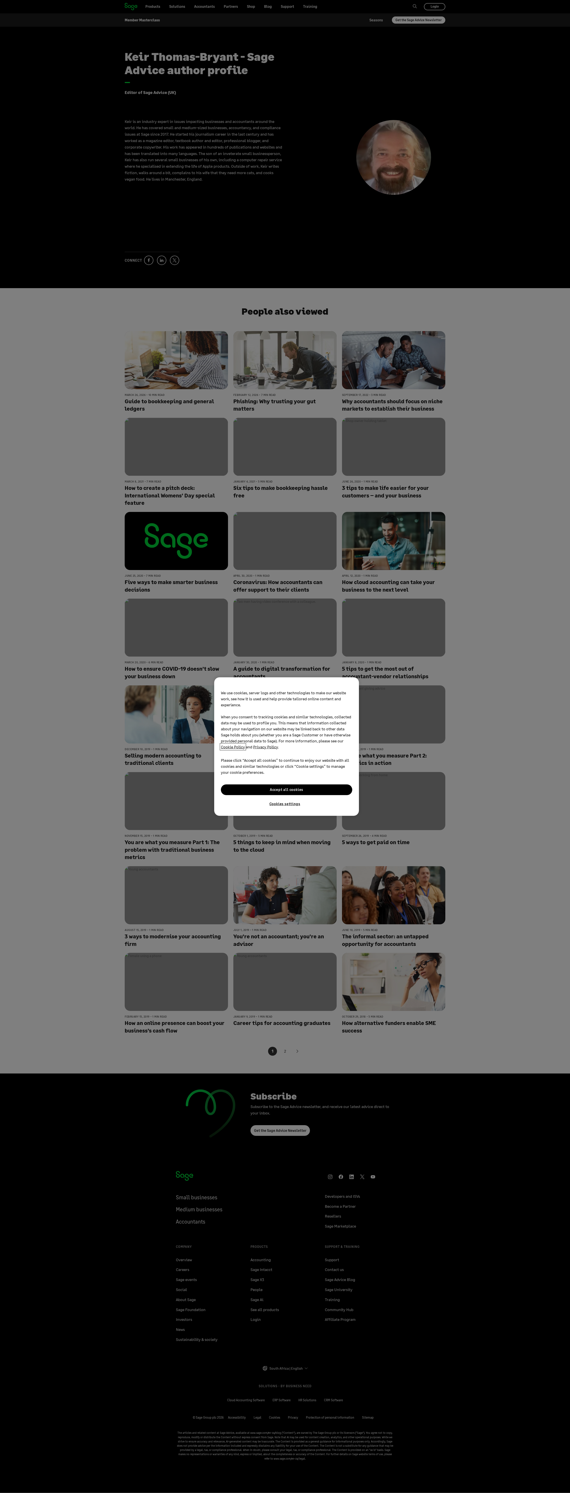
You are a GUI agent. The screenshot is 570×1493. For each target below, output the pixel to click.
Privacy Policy (265, 746)
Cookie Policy (233, 746)
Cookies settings (284, 803)
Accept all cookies (286, 789)
